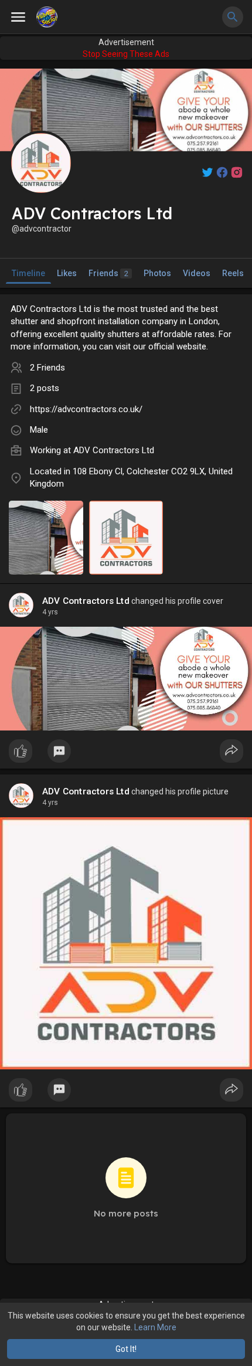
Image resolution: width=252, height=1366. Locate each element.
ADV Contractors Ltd (113, 450)
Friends (108, 273)
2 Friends (47, 367)
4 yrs (50, 612)
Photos (157, 273)
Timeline (28, 273)
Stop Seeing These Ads (126, 54)
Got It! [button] (126, 1349)
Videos (196, 273)
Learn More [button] (155, 1327)
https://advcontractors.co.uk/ (86, 409)
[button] (232, 17)
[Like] (126, 754)
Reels (233, 273)
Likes (67, 273)
